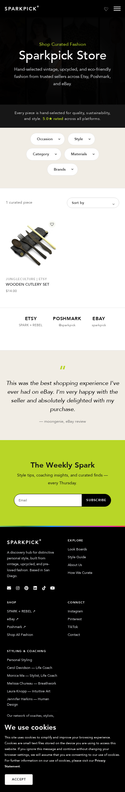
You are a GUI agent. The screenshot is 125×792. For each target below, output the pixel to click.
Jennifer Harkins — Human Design (28, 702)
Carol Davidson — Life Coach (29, 667)
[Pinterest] (26, 588)
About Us (75, 565)
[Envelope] (9, 588)
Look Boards (77, 549)
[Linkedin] (35, 588)
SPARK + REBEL (21, 611)
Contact (74, 634)
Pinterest (75, 619)
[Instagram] (18, 588)
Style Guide (77, 557)
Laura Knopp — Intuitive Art (28, 691)
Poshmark (16, 627)
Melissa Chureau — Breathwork (31, 683)
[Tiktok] (44, 588)
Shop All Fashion (20, 634)
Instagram (75, 611)
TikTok (73, 627)
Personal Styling (19, 660)
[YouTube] (53, 588)
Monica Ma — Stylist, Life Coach (32, 675)
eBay (13, 619)
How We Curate (80, 572)
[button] (52, 224)
